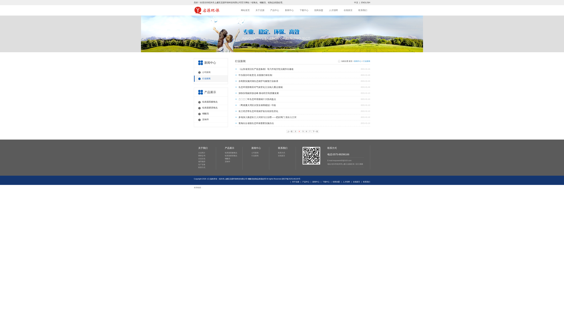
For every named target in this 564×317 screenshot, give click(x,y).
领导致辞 (201, 162)
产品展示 (229, 148)
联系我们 (362, 10)
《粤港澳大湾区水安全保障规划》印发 (257, 105)
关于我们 (203, 148)
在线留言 (348, 10)
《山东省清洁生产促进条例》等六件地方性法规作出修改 (266, 69)
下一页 (315, 131)
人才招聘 (333, 10)
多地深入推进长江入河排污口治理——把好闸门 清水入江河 (267, 117)
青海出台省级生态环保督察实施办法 (256, 123)
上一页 (290, 131)
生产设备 (201, 164)
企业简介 (201, 153)
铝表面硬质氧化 (210, 107)
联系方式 (201, 167)
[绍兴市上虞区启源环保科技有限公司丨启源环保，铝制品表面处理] (208, 14)
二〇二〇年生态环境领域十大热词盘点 (257, 99)
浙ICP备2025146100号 (291, 179)
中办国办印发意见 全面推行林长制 (255, 75)
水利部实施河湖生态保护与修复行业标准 (258, 81)
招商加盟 (318, 10)
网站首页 (245, 10)
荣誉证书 (201, 156)
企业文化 (201, 159)
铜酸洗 (263, 2)
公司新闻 (206, 72)
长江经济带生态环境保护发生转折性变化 (258, 111)
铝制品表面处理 (275, 2)
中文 (356, 2)
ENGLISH (365, 2)
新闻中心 (289, 10)
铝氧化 (254, 2)
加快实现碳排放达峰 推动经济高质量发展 (259, 93)
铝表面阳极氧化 (210, 102)
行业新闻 (206, 78)
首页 (350, 61)
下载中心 (304, 10)
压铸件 (205, 119)
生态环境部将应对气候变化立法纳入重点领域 (261, 87)
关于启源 (260, 10)
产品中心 (274, 10)
